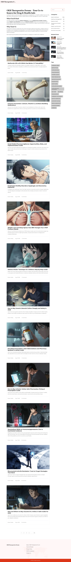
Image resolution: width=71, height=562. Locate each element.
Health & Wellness (57, 17)
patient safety (55, 83)
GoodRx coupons (55, 74)
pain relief (54, 91)
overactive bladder (56, 105)
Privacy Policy (29, 549)
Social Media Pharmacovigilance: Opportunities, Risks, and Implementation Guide (27, 144)
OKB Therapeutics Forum (8, 2)
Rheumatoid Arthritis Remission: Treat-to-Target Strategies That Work (27, 471)
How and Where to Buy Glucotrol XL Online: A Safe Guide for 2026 (28, 512)
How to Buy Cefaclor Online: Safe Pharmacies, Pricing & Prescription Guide (26, 389)
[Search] (63, 9)
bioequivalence (55, 94)
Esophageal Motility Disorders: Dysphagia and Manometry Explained (27, 186)
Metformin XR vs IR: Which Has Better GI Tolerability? (25, 63)
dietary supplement (56, 103)
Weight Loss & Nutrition (57, 26)
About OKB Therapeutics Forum (33, 544)
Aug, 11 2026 (59, 55)
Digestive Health (57, 21)
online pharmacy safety (57, 86)
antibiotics (54, 107)
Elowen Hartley (10, 72)
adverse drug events (56, 79)
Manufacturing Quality (57, 30)
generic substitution (56, 98)
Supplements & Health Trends (57, 24)
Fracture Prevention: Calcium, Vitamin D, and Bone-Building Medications (28, 104)
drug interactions (55, 72)
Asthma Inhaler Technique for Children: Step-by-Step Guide (28, 269)
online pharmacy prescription (55, 89)
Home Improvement (57, 28)
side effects (60, 91)
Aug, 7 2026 (59, 46)
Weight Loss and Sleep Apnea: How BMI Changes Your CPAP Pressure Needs (28, 228)
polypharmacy (55, 81)
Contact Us (28, 553)
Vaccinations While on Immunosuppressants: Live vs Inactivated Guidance (25, 430)
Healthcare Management (57, 19)
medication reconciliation (57, 96)
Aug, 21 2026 (59, 41)
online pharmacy (55, 70)
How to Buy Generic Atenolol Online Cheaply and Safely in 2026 (27, 309)
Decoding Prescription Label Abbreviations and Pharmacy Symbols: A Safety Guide (27, 349)
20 (34, 532)
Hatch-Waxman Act (56, 76)
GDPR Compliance (30, 551)
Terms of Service (29, 546)
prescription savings (56, 100)
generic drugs (55, 67)
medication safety (55, 65)
